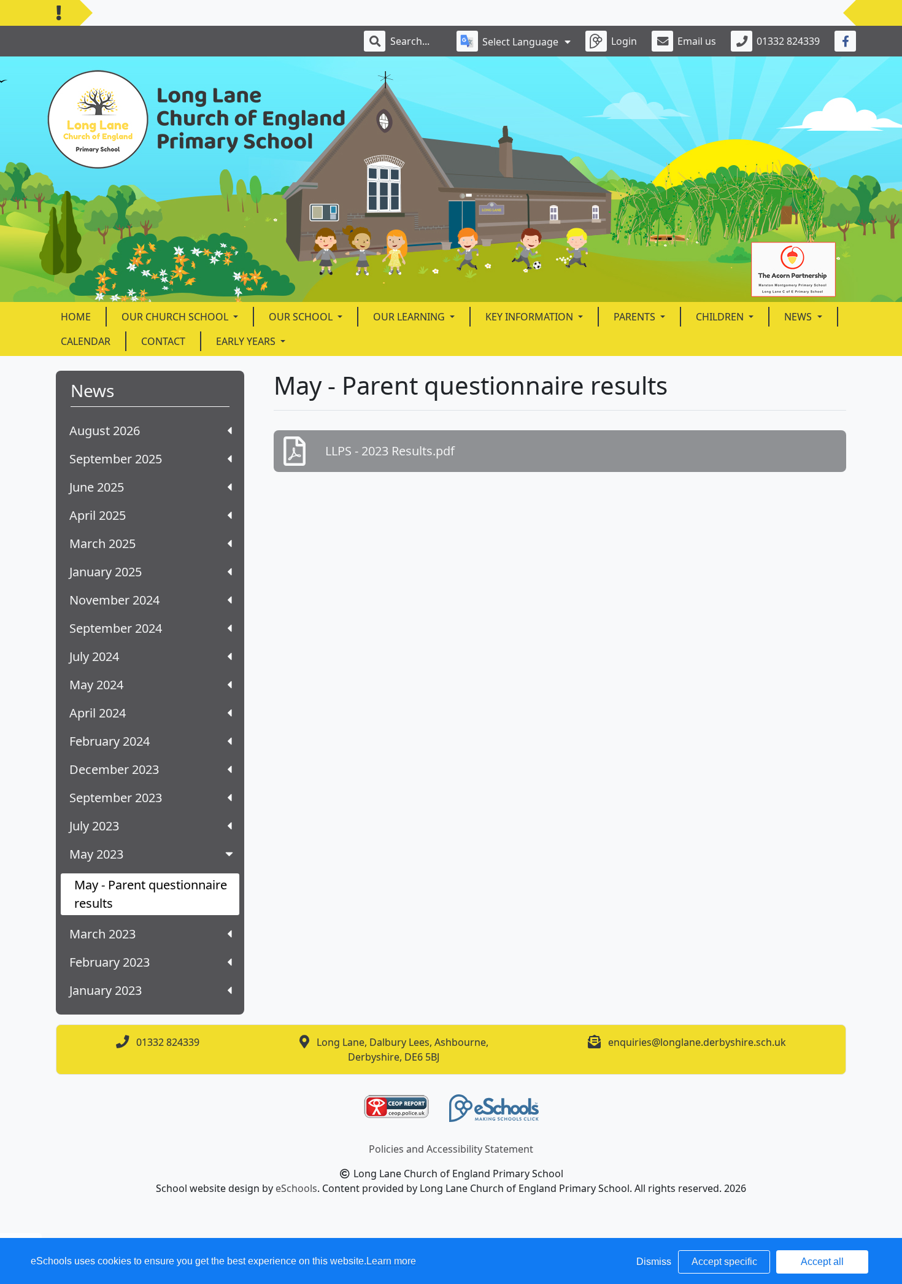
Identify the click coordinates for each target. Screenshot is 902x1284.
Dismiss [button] (653, 1261)
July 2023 (94, 826)
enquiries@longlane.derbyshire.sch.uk (697, 1042)
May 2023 (96, 854)
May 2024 (96, 684)
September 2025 (115, 459)
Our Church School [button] (176, 316)
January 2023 (105, 990)
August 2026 (104, 430)
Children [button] (721, 316)
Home (76, 316)
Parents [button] (636, 316)
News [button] (799, 316)
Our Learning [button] (410, 316)
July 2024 (94, 656)
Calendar (85, 341)
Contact (163, 341)
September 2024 (115, 628)
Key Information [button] (530, 316)
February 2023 (109, 962)
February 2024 (109, 741)
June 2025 (96, 487)
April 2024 (97, 713)
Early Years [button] (247, 341)
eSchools (296, 1188)
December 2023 (114, 769)
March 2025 (102, 543)
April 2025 (97, 515)
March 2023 (102, 934)
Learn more (391, 1261)
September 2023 (115, 797)
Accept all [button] (822, 1261)
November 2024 (114, 600)
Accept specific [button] (724, 1261)
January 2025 (105, 571)
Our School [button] (302, 316)
